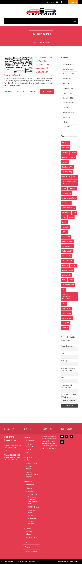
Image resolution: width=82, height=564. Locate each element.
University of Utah (68, 285)
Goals (29, 449)
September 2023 (68, 74)
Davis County (66, 193)
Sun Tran (65, 265)
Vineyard (65, 328)
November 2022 (68, 103)
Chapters (28, 528)
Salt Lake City (66, 256)
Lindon (64, 217)
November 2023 (68, 69)
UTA (63, 289)
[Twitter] (62, 436)
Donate (72, 2)
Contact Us (31, 453)
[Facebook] (66, 436)
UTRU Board (66, 313)
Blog (26, 542)
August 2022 (67, 117)
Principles (30, 441)
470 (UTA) (65, 143)
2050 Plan (65, 148)
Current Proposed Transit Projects (32, 474)
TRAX (64, 280)
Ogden (64, 232)
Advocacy (65, 152)
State (62, 378)
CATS (64, 188)
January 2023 (67, 93)
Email (62, 353)
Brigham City (66, 176)
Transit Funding (67, 270)
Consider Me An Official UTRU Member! (68, 396)
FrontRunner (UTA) (68, 208)
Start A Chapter (32, 537)
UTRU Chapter (67, 318)
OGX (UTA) (66, 236)
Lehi (74, 212)
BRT (75, 176)
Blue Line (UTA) (67, 167)
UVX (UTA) (65, 323)
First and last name (67, 346)
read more (47, 91)
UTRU (64, 304)
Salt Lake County (67, 261)
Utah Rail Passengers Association (66, 296)
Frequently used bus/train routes (66, 386)
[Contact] (57, 2)
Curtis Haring (32, 91)
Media (71, 217)
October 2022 (67, 107)
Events (29, 488)
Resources (28, 481)
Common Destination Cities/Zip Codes (68, 369)
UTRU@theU (66, 308)
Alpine (73, 152)
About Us (28, 437)
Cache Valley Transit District (69, 183)
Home (34, 42)
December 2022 (68, 98)
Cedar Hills (72, 188)
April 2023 (66, 83)
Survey (73, 265)
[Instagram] (62, 442)
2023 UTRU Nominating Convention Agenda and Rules (32, 499)
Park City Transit (67, 241)
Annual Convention (68, 157)
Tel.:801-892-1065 (47, 2)
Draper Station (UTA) (69, 198)
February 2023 (68, 88)
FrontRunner (66, 203)
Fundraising (66, 212)
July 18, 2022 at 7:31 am (15, 91)
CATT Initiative (32, 463)
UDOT (71, 280)
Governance (31, 491)
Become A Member (31, 552)
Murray (64, 222)
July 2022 (66, 122)
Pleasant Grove (67, 246)
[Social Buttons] (61, 2)
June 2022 (66, 127)
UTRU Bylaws (34, 507)
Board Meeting (67, 172)
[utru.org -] (41, 11)
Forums (27, 547)
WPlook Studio (72, 562)
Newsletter (65, 227)
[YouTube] (71, 436)
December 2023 (68, 64)
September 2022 (68, 112)
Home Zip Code (66, 361)
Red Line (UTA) (67, 251)
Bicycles (64, 162)
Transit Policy (66, 275)
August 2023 (67, 79)
